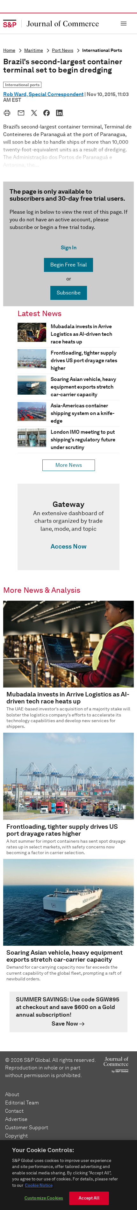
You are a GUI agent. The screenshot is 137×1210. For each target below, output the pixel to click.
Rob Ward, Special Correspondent (43, 94)
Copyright (16, 1136)
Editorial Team (22, 1103)
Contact (14, 1111)
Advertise (16, 1119)
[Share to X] (34, 113)
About (12, 1094)
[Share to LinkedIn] (60, 113)
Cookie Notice (39, 1185)
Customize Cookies (44, 1198)
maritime (33, 50)
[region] (68, 1175)
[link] (68, 527)
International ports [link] (22, 84)
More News (68, 465)
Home (9, 50)
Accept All (89, 1198)
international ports (102, 50)
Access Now (68, 546)
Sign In (68, 248)
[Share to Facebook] (46, 113)
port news (62, 50)
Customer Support (26, 1127)
